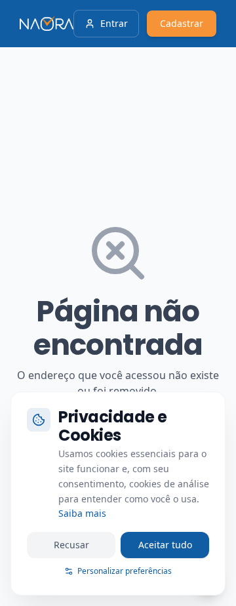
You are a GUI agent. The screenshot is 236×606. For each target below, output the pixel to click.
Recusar (71, 544)
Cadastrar (181, 23)
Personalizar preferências (124, 570)
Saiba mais (82, 513)
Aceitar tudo (165, 544)
